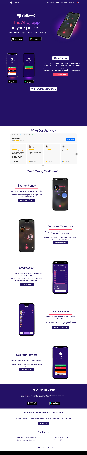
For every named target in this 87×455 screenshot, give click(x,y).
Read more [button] (14, 159)
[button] (10, 154)
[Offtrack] (15, 2)
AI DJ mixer (26, 395)
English (79, 2)
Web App (70, 2)
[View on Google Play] (30, 146)
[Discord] (48, 447)
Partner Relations (64, 2)
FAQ (74, 2)
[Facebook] (39, 447)
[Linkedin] (52, 447)
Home (48, 2)
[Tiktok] (43, 447)
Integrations (52, 2)
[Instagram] (34, 447)
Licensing (57, 2)
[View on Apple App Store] (13, 146)
